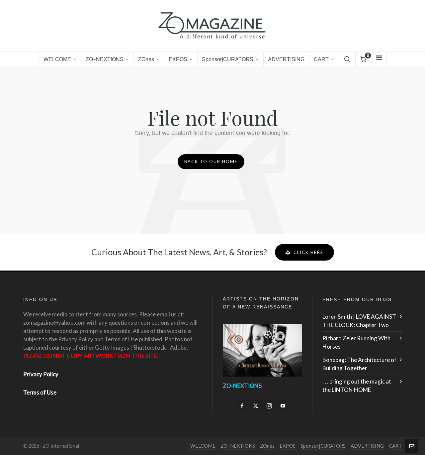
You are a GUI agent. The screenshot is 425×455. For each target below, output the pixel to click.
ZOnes (267, 446)
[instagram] (269, 406)
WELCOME (202, 446)
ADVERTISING (367, 446)
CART (395, 446)
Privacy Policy (40, 374)
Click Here (308, 252)
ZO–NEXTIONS (237, 446)
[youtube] (283, 406)
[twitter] (256, 406)
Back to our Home (211, 161)
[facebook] (242, 406)
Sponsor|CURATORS (323, 446)
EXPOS (288, 446)
